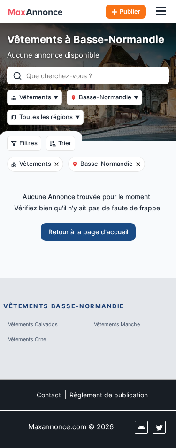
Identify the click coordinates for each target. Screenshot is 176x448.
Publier (130, 11)
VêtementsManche (117, 324)
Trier (64, 143)
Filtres (28, 143)
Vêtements (38, 97)
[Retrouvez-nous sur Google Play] (141, 427)
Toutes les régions (49, 116)
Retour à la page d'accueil (88, 232)
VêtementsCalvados (33, 324)
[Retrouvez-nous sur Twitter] (159, 427)
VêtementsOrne (27, 339)
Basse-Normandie (108, 97)
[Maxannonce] (35, 12)
